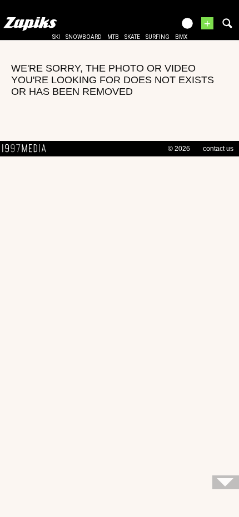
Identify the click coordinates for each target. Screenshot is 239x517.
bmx (181, 37)
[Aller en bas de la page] (225, 482)
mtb (113, 37)
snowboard (84, 37)
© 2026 (179, 149)
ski (56, 37)
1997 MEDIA (27, 148)
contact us (218, 149)
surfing (158, 37)
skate (132, 37)
